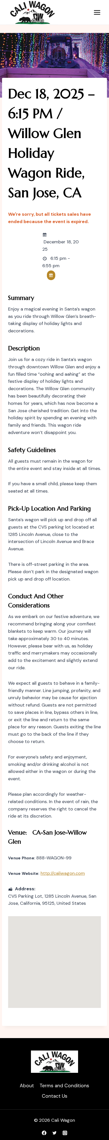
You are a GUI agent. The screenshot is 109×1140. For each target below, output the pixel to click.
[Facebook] (44, 1132)
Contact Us (54, 1096)
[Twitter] (54, 1132)
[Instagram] (64, 1132)
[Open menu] (97, 12)
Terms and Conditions (64, 1085)
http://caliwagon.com (63, 873)
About (27, 1085)
